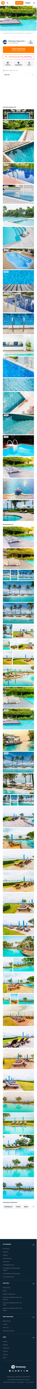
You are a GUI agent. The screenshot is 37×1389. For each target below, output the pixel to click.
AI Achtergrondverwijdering (11, 1354)
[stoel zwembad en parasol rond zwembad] (28, 657)
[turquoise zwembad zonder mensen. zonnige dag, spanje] (18, 426)
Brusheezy (6, 1329)
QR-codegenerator (8, 1357)
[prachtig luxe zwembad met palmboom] (18, 217)
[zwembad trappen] (18, 175)
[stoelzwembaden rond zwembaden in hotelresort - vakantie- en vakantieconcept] (18, 469)
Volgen (31, 43)
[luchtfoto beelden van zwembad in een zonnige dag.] (18, 116)
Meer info (7, 76)
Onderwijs (6, 1342)
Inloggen (27, 3)
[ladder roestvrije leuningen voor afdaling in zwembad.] (18, 304)
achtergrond (8, 1287)
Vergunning (6, 1368)
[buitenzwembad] (18, 132)
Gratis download (18, 49)
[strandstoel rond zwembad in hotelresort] (7, 645)
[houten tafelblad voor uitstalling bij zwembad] (18, 282)
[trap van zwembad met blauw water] (18, 325)
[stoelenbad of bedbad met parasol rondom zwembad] (18, 1182)
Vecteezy (5, 1332)
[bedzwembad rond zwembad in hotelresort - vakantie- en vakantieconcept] (18, 512)
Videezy (5, 1335)
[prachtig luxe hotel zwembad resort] (18, 368)
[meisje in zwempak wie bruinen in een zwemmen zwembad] (18, 404)
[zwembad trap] (18, 154)
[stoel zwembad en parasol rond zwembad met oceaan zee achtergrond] (7, 1019)
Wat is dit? (15, 70)
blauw (26, 1287)
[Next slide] (30, 1287)
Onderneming (7, 1339)
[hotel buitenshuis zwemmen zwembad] (18, 196)
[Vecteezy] (3, 3)
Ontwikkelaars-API (8, 1345)
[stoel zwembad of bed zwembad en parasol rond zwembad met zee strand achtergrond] (13, 659)
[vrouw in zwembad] (18, 490)
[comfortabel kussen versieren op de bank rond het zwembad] (18, 347)
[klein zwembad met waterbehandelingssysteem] (18, 447)
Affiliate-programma (9, 1374)
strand (18, 1287)
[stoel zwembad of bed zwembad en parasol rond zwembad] (18, 718)
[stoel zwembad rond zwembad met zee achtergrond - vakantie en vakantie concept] (10, 1079)
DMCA (5, 1371)
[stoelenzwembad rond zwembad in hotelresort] (18, 560)
